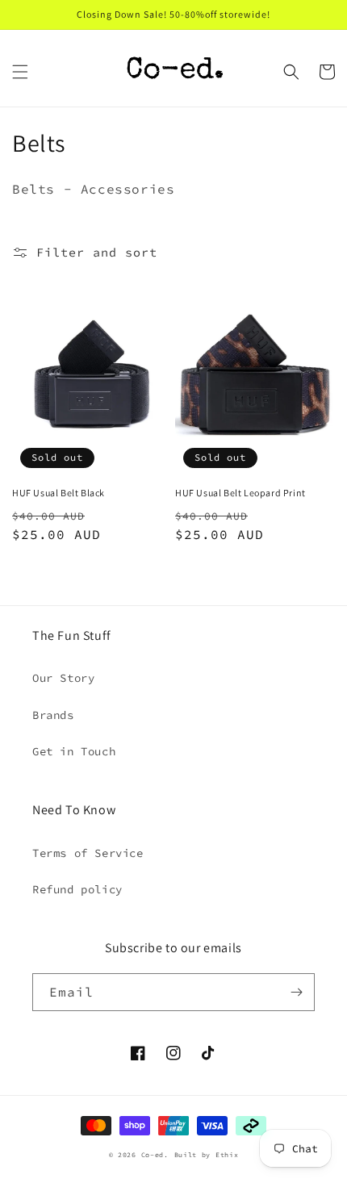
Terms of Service (88, 853)
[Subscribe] (296, 992)
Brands (53, 715)
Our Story (63, 678)
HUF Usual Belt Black (58, 493)
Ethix (227, 1155)
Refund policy (77, 889)
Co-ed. (155, 1155)
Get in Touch (73, 751)
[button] (20, 72)
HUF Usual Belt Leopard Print (240, 493)
